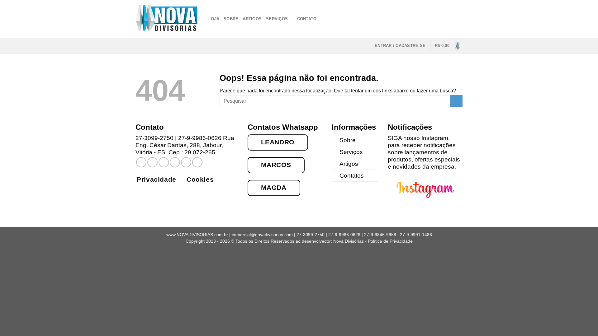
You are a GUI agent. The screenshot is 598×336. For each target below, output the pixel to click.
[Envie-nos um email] (434, 18)
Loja (213, 18)
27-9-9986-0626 (199, 138)
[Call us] (442, 18)
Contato (307, 18)
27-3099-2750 (154, 138)
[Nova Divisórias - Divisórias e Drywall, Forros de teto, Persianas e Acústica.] (167, 19)
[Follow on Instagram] (425, 18)
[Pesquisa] (362, 46)
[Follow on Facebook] (417, 18)
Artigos (252, 18)
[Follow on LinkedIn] (450, 18)
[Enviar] (456, 101)
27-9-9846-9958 (380, 234)
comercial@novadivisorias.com (262, 234)
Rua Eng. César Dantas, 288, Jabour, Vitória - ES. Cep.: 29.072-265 (184, 145)
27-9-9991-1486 (416, 234)
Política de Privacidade (390, 241)
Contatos (351, 175)
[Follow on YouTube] (458, 18)
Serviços (277, 18)
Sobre (231, 18)
